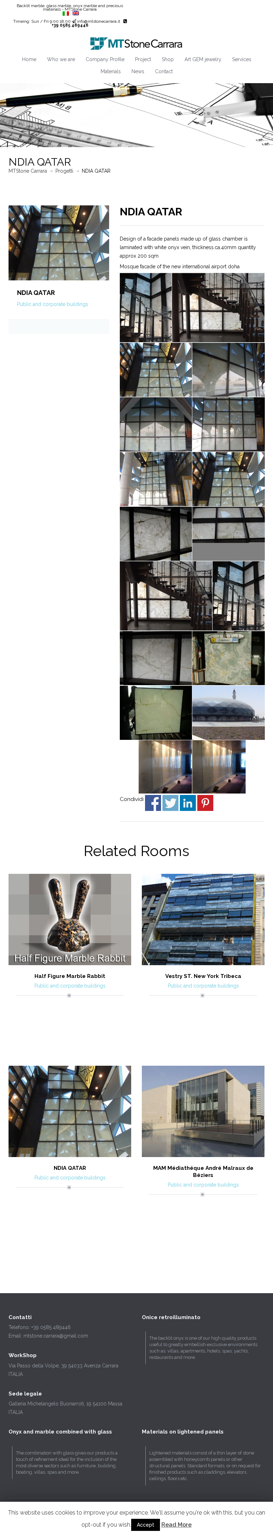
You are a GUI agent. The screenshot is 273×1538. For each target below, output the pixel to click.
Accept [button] (145, 1525)
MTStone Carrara (28, 171)
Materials (111, 71)
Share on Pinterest (205, 803)
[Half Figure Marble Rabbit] (70, 919)
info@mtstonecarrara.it (98, 21)
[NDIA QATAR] (59, 242)
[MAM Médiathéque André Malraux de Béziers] (203, 1111)
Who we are (61, 59)
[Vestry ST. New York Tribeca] (203, 919)
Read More (176, 1524)
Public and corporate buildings (52, 304)
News (138, 71)
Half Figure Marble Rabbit (69, 976)
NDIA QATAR (70, 1168)
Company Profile (105, 59)
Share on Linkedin (188, 803)
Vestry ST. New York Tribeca (203, 976)
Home (29, 59)
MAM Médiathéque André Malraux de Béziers (203, 1171)
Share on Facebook (153, 803)
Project (143, 59)
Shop (168, 59)
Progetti (64, 171)
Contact (164, 71)
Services (241, 59)
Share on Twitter (170, 803)
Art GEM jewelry (202, 59)
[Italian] (66, 13)
